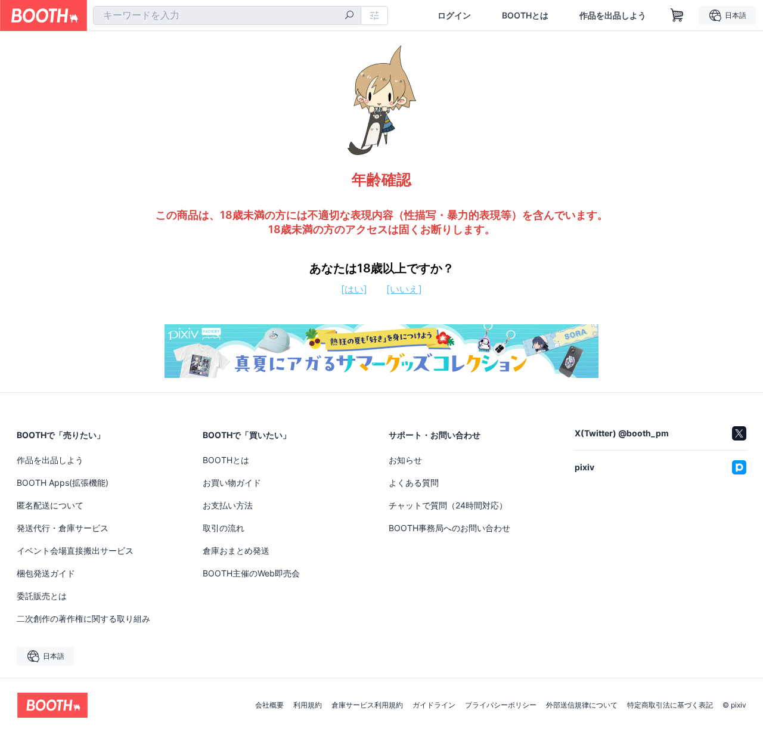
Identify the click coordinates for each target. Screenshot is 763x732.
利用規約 (307, 705)
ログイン (454, 15)
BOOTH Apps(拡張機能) (62, 482)
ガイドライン (433, 705)
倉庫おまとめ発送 (236, 550)
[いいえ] (404, 289)
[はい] (354, 289)
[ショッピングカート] (677, 15)
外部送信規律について (582, 705)
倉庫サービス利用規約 (367, 705)
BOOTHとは (525, 15)
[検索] (349, 16)
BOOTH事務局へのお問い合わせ (449, 528)
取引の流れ (223, 528)
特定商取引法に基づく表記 (670, 705)
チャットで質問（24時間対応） (448, 505)
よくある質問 (414, 482)
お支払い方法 (228, 505)
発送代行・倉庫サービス (62, 528)
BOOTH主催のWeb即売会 (251, 573)
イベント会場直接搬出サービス (75, 550)
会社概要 (269, 705)
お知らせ (405, 460)
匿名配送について (50, 505)
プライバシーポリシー (500, 705)
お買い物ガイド (232, 482)
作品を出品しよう (612, 15)
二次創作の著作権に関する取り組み (83, 618)
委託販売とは (42, 596)
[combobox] (227, 15)
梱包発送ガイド (46, 573)
